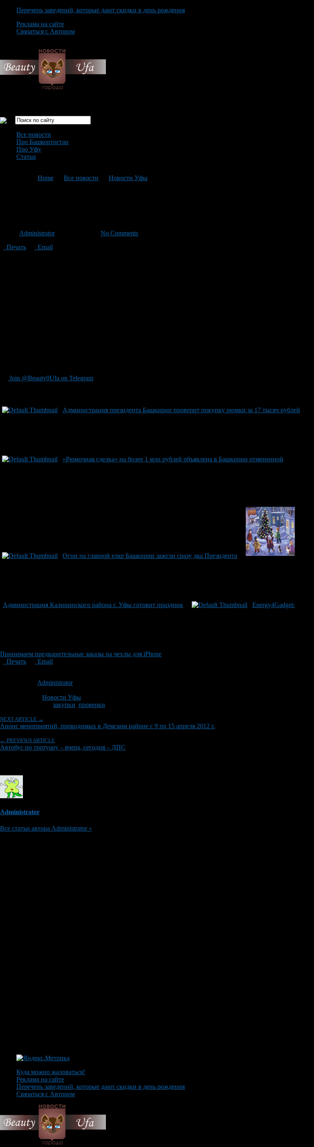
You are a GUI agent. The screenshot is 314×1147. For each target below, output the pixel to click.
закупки (64, 704)
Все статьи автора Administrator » (46, 828)
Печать (14, 247)
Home (46, 177)
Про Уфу (28, 149)
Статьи (26, 156)
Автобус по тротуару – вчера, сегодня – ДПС (63, 744)
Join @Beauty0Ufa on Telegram (50, 378)
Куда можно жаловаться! (50, 1071)
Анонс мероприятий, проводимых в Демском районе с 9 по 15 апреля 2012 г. (107, 722)
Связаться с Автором (45, 31)
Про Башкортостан (42, 141)
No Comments (119, 233)
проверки (91, 704)
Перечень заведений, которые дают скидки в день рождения (100, 10)
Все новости (33, 134)
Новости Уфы (128, 177)
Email (43, 247)
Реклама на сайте (40, 23)
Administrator (37, 233)
